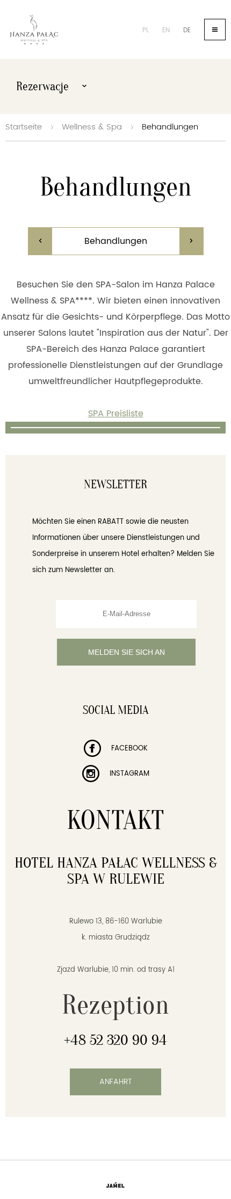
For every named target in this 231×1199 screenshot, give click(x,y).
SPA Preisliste (115, 414)
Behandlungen (170, 127)
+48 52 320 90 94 (115, 1040)
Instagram (128, 773)
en (166, 30)
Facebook (128, 748)
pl (145, 30)
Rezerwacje (43, 86)
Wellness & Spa (92, 127)
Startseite (23, 127)
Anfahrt (115, 1081)
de (187, 30)
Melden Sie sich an (126, 652)
